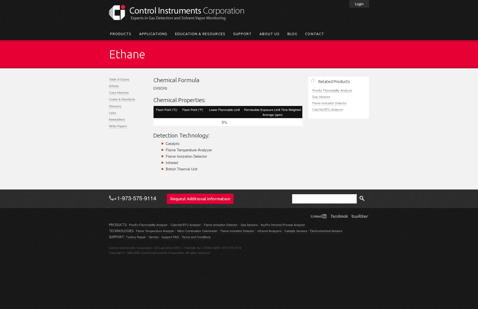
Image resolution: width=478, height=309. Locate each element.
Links (112, 112)
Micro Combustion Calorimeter (197, 231)
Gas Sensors (321, 96)
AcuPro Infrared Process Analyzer (283, 225)
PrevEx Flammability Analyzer (332, 90)
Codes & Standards (122, 99)
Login (359, 3)
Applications (153, 34)
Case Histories (119, 92)
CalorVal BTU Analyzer (327, 109)
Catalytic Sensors (295, 231)
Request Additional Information (200, 198)
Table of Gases (119, 79)
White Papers (118, 126)
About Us (269, 34)
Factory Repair (136, 237)
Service (154, 237)
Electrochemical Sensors (326, 231)
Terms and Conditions (196, 237)
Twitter (360, 216)
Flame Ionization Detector (329, 103)
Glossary (115, 106)
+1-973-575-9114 (135, 198)
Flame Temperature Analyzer (155, 231)
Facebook (339, 216)
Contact (314, 34)
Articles (114, 86)
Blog (292, 34)
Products (120, 34)
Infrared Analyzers (269, 231)
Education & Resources (200, 34)
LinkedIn (319, 216)
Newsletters (117, 119)
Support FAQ (170, 237)
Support (242, 34)
